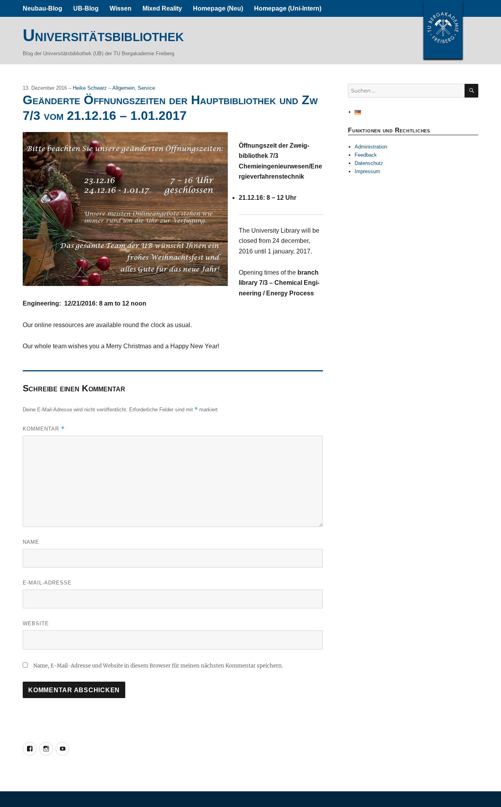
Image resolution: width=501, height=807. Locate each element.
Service (146, 88)
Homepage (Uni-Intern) (287, 8)
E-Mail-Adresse (47, 583)
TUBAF (443, 29)
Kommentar (44, 428)
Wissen (121, 8)
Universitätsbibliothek (103, 35)
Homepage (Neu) (218, 8)
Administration (371, 147)
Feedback (366, 155)
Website (36, 623)
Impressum (367, 171)
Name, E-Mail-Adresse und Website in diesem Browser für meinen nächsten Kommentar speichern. (158, 665)
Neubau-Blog (42, 8)
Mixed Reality (162, 8)
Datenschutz (369, 163)
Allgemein (123, 88)
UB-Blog (86, 8)
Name (31, 542)
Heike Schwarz (90, 88)
